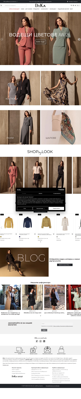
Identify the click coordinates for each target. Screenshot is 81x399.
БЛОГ (71, 9)
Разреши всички (56, 208)
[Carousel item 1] (40, 38)
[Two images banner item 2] (61, 88)
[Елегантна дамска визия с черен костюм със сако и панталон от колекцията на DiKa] (60, 177)
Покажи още (5, 365)
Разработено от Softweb (52, 385)
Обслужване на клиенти (10, 1)
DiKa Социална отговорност (39, 371)
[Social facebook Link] (36, 341)
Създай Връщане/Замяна (18, 373)
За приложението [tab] (57, 193)
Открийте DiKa (35, 373)
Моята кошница (16, 371)
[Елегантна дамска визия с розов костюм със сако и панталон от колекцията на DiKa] (12, 177)
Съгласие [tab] (24, 193)
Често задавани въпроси (38, 379)
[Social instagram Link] (40, 341)
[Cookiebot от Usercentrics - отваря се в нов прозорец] (59, 190)
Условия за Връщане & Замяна (60, 376)
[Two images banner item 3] (20, 127)
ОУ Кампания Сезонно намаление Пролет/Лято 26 (61, 381)
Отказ (25, 208)
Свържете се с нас (36, 369)
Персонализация (39, 208)
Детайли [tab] (40, 193)
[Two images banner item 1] (20, 88)
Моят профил (15, 369)
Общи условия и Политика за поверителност (63, 326)
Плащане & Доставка (58, 375)
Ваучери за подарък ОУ (58, 373)
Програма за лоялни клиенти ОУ (61, 378)
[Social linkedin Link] (44, 341)
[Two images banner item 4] (61, 127)
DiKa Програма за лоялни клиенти (40, 375)
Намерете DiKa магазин (37, 377)
